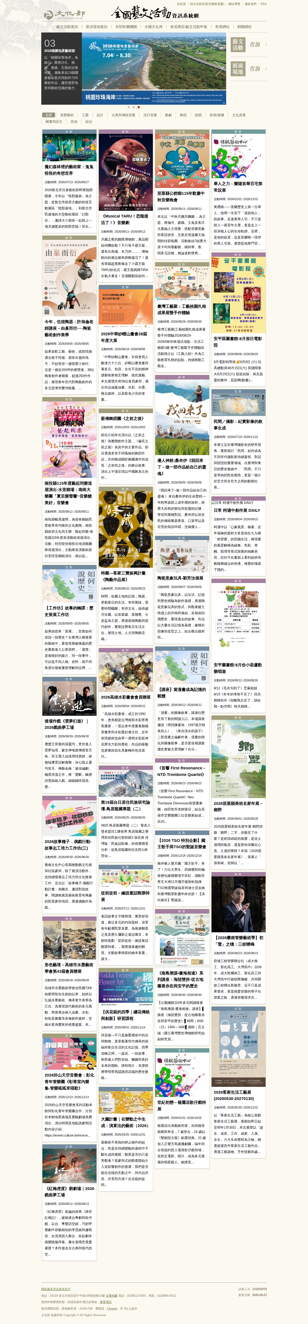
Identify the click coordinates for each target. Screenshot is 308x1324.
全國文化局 (154, 27)
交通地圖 (111, 1295)
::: (42, 2)
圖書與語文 (54, 121)
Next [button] (219, 69)
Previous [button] (48, 69)
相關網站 (244, 27)
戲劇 (168, 115)
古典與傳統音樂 (123, 115)
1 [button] (129, 107)
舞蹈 (183, 115)
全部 (48, 115)
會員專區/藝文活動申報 (188, 27)
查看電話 (106, 1302)
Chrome (112, 1308)
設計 (100, 115)
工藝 (85, 115)
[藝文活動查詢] (249, 44)
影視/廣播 (217, 115)
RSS (264, 4)
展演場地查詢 (96, 27)
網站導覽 (234, 4)
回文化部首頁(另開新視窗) (207, 4)
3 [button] (139, 107)
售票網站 (222, 27)
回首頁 (181, 4)
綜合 (88, 121)
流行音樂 (150, 115)
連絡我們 (250, 4)
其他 (74, 121)
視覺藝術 (67, 115)
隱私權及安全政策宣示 (56, 1289)
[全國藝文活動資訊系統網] (154, 12)
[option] (118, 68)
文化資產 (239, 115)
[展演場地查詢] (249, 68)
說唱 (198, 115)
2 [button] (134, 107)
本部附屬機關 (126, 27)
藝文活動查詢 (67, 27)
